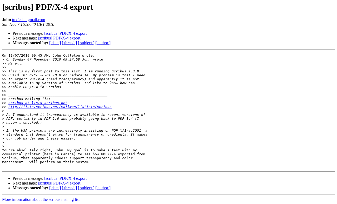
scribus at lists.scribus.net (37, 103)
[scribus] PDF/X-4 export (65, 33)
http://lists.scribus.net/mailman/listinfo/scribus (60, 107)
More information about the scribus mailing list (41, 199)
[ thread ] (69, 43)
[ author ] (103, 43)
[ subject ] (86, 43)
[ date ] (55, 43)
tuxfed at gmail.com (28, 19)
